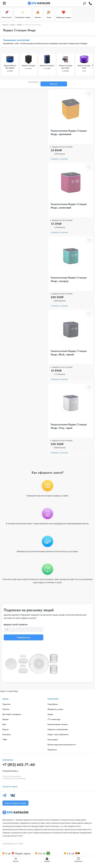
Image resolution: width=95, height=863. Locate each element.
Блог (4, 724)
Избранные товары (63, 17)
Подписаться (23, 637)
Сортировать (33, 82)
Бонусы (5, 729)
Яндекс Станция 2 (47, 67)
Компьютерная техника (58, 724)
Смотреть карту (10, 786)
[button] (92, 65)
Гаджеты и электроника (58, 729)
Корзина (47, 861)
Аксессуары (53, 739)
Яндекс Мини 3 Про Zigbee (10, 68)
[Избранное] (89, 94)
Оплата (5, 709)
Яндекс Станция (28, 67)
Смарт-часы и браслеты (58, 734)
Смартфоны (53, 704)
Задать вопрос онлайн (15, 803)
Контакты (6, 734)
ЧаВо (4, 739)
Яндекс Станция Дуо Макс (65, 68)
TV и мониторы (54, 719)
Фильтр (53, 84)
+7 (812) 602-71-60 (18, 764)
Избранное (78, 861)
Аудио (50, 714)
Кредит (5, 719)
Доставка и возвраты (11, 714)
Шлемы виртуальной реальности (62, 744)
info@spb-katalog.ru (10, 771)
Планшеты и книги (55, 709)
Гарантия (6, 704)
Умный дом (52, 749)
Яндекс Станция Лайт (84, 68)
